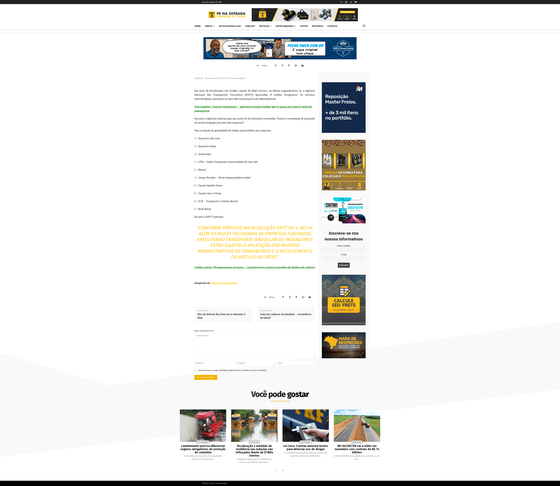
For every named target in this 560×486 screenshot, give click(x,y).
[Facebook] (341, 2)
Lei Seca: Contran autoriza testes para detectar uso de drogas (305, 447)
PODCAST (250, 26)
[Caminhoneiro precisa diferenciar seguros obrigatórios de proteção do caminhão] (203, 425)
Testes (304, 26)
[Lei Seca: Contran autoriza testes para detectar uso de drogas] (305, 425)
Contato (332, 26)
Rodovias (254, 442)
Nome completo (343, 246)
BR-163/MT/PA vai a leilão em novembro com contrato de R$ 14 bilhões (357, 449)
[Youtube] (356, 2)
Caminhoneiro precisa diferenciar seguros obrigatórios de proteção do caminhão (203, 449)
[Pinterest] (289, 65)
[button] (364, 26)
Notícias (264, 26)
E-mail (343, 255)
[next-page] (283, 470)
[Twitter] (351, 2)
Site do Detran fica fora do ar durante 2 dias (221, 316)
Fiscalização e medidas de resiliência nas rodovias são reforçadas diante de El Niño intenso (254, 450)
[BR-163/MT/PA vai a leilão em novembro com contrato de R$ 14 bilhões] (357, 425)
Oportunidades (284, 26)
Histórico (317, 26)
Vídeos (208, 26)
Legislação (198, 78)
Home (198, 26)
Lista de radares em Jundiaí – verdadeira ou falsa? (285, 316)
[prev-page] (276, 470)
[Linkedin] (302, 65)
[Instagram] (346, 2)
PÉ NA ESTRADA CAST (230, 26)
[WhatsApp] (296, 65)
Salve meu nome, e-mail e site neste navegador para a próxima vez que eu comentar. (232, 370)
